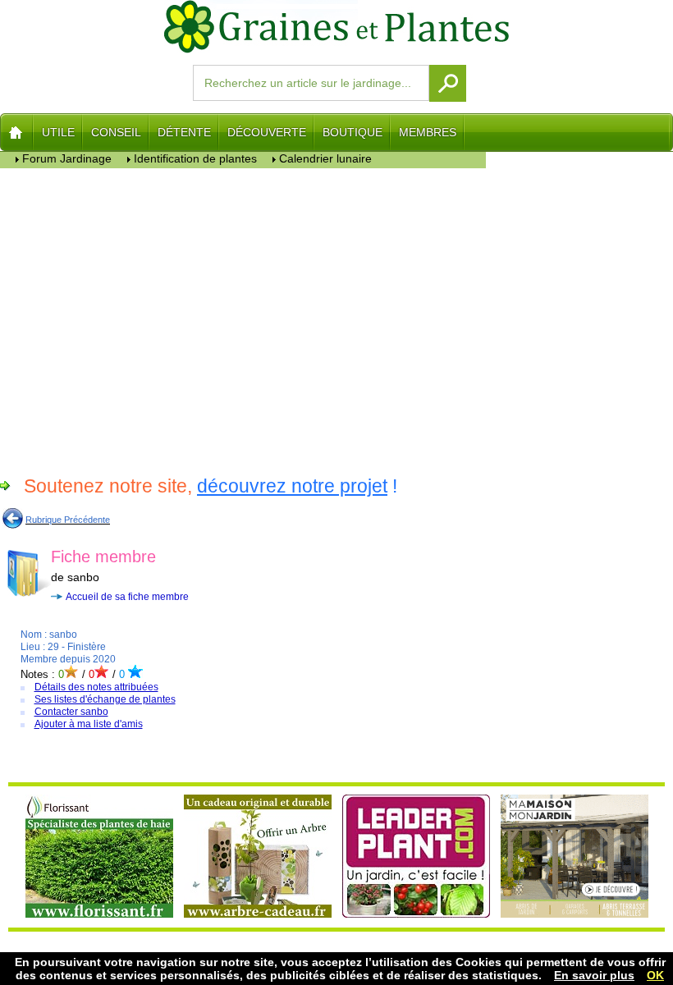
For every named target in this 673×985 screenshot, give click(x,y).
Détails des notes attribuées (96, 687)
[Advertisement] (243, 319)
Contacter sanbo (71, 711)
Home (17, 132)
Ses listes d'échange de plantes (105, 699)
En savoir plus (594, 975)
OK (655, 975)
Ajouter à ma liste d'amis (88, 724)
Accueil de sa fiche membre (127, 596)
